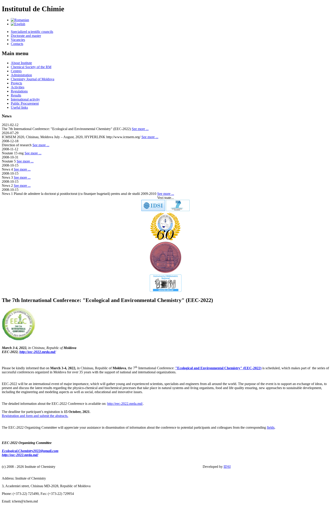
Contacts (17, 44)
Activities (17, 87)
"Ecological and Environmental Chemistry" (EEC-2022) (218, 368)
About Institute (21, 63)
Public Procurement (25, 103)
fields (270, 427)
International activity (25, 99)
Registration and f (14, 416)
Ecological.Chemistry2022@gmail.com (30, 451)
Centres (16, 71)
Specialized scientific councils (32, 32)
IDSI (227, 467)
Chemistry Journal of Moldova (32, 79)
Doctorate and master (26, 36)
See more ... (140, 129)
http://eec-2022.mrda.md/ (37, 352)
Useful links (19, 107)
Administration (21, 75)
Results (16, 95)
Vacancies (18, 40)
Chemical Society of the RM (31, 67)
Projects (16, 83)
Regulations (19, 91)
